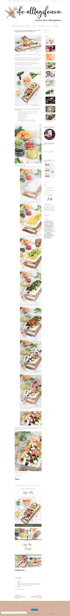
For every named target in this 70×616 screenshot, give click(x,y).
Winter (32, 571)
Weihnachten (46, 237)
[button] (15, 570)
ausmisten (48, 221)
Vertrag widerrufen (34, 609)
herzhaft (20, 571)
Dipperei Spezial (37, 485)
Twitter (54, 1)
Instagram (52, 1)
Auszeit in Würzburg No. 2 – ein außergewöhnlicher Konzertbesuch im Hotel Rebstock (35, 596)
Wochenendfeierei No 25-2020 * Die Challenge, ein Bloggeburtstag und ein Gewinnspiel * (20, 596)
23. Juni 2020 (21, 581)
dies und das (49, 225)
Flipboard (56, 1)
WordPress (30, 613)
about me (49, 220)
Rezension (45, 233)
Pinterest (51, 1)
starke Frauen (50, 235)
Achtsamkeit (51, 220)
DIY (53, 225)
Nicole (18, 581)
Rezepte (29, 571)
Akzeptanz (45, 221)
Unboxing (54, 235)
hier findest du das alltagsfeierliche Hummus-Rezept (30, 201)
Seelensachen (46, 234)
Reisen (53, 231)
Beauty (51, 221)
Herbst (27, 571)
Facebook (53, 1)
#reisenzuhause (46, 220)
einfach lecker (18, 571)
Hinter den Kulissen (49, 228)
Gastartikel (49, 226)
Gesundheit (48, 227)
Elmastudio (38, 613)
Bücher (50, 222)
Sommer (30, 571)
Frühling (26, 571)
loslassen (49, 230)
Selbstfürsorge (52, 234)
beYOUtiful (46, 222)
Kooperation (49, 229)
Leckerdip (29, 485)
